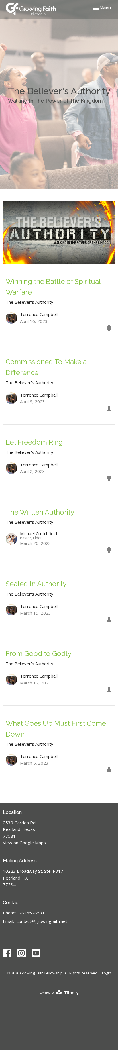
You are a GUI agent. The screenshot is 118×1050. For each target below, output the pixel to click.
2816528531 (32, 913)
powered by (56, 997)
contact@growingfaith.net (42, 921)
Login (106, 973)
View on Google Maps (24, 842)
